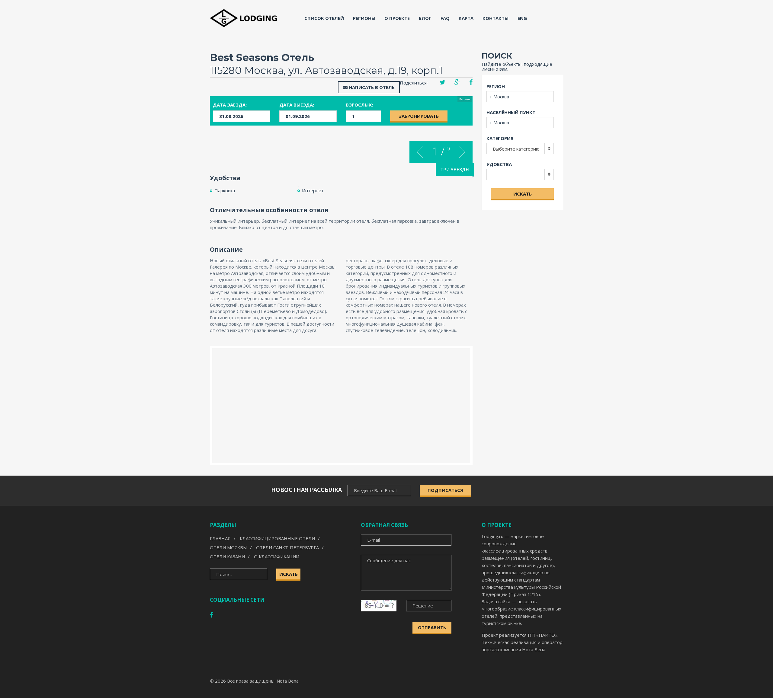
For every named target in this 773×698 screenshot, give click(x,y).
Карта (466, 18)
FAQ (445, 18)
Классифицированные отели (277, 538)
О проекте (397, 18)
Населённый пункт (510, 112)
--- (495, 174)
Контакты (495, 18)
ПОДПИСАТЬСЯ (445, 490)
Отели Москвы (228, 547)
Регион (495, 86)
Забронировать (419, 116)
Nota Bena (288, 681)
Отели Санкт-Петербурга (287, 547)
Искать (522, 194)
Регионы (364, 18)
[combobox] (520, 148)
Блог (425, 18)
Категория (500, 138)
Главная (220, 538)
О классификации (276, 556)
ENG (522, 18)
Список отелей (324, 18)
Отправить (432, 627)
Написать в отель (371, 87)
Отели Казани (227, 556)
